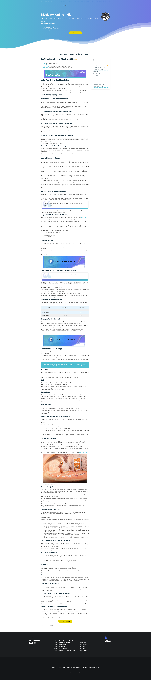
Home (43, 5)
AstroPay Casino (83, 640)
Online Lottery (98, 1)
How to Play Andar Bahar (60, 644)
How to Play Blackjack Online (98, 73)
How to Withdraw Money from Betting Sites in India (66, 640)
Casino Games (106, 1)
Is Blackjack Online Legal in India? (99, 84)
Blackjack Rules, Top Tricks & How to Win (100, 75)
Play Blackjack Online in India (75, 32)
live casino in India (83, 452)
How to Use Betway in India (61, 648)
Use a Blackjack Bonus (97, 71)
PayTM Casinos (83, 650)
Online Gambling (81, 1)
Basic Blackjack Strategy (97, 77)
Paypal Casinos (83, 644)
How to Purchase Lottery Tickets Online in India (65, 650)
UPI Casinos (82, 646)
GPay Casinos (83, 648)
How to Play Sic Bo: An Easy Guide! (62, 642)
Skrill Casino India (84, 652)
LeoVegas (45, 61)
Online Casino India (63, 1)
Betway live (45, 64)
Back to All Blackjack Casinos (65, 621)
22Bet (44, 63)
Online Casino (61, 667)
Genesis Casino (46, 66)
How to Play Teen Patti (60, 646)
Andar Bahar (70, 667)
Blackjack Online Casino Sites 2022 (99, 62)
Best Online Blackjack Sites (98, 69)
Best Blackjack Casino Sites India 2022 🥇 (100, 65)
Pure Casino (45, 67)
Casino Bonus (72, 1)
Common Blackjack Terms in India (99, 82)
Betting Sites (89, 1)
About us (54, 667)
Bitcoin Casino (83, 642)
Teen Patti (78, 667)
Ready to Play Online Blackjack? (98, 86)
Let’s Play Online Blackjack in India (99, 67)
